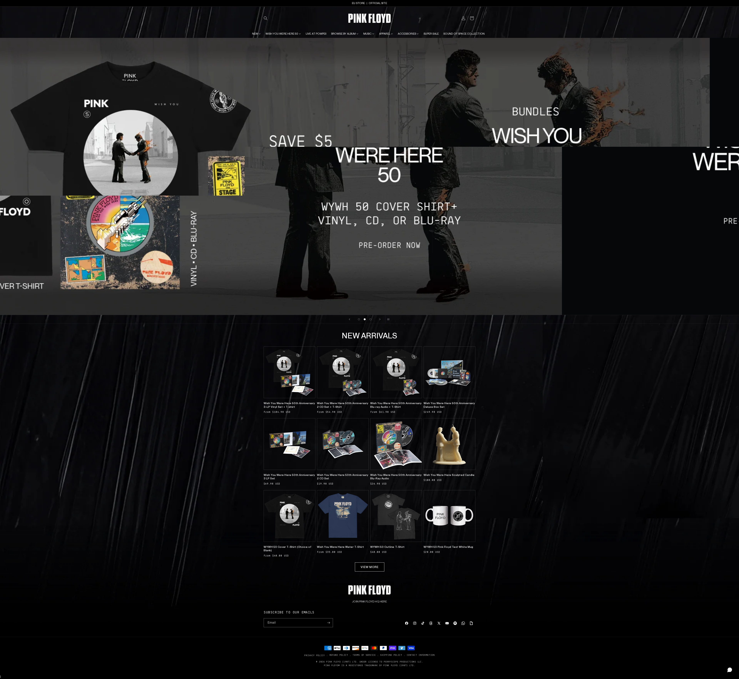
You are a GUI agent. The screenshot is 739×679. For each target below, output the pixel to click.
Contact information (421, 655)
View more (370, 567)
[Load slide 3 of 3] (370, 319)
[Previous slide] (349, 319)
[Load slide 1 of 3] (359, 319)
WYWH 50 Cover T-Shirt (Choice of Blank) (287, 548)
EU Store (358, 3)
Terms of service (364, 655)
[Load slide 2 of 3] (365, 319)
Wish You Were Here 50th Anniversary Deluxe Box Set (449, 405)
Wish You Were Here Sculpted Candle (449, 474)
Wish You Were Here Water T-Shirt (340, 546)
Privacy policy (314, 655)
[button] (268, 18)
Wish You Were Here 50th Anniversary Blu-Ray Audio (396, 476)
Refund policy (338, 655)
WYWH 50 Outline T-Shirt (387, 546)
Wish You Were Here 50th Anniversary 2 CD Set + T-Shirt (342, 405)
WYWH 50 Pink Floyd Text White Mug (448, 546)
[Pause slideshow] (389, 319)
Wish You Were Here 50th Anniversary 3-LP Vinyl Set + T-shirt (289, 405)
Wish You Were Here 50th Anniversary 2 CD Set (342, 476)
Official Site (378, 3)
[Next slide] (380, 319)
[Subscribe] (328, 622)
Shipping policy (391, 655)
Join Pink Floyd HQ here (369, 601)
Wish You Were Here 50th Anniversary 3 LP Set (289, 476)
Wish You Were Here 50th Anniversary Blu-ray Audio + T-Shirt (396, 405)
